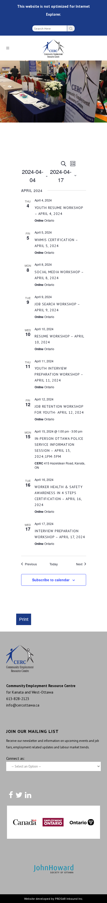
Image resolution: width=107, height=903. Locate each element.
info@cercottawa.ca (22, 705)
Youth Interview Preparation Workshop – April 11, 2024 (59, 374)
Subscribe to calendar (50, 579)
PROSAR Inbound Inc (68, 899)
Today (54, 564)
